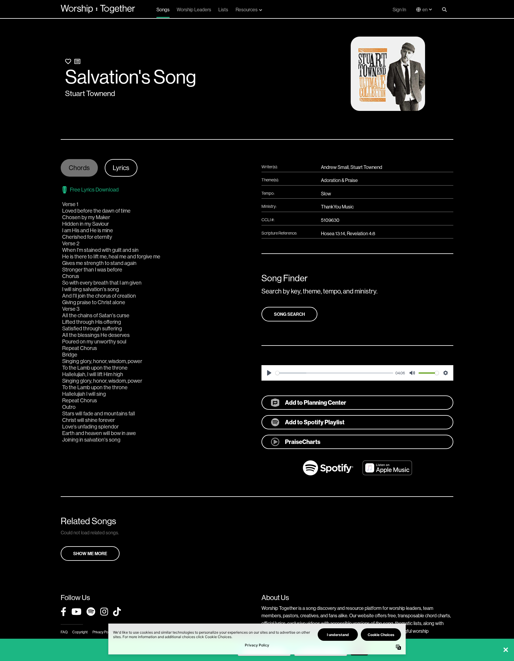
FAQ (64, 632)
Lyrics (121, 168)
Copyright (80, 632)
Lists (223, 9)
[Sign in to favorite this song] (68, 61)
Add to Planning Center (315, 402)
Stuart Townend (90, 93)
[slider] (334, 373)
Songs (163, 9)
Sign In (399, 9)
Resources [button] (247, 9)
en (424, 9)
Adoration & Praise (339, 180)
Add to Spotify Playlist (314, 422)
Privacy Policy (103, 632)
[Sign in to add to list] (77, 61)
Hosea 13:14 (333, 233)
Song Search (289, 314)
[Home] (98, 9)
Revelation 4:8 (361, 233)
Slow (326, 194)
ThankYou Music (337, 207)
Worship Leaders (194, 9)
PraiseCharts (302, 441)
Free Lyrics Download (94, 189)
